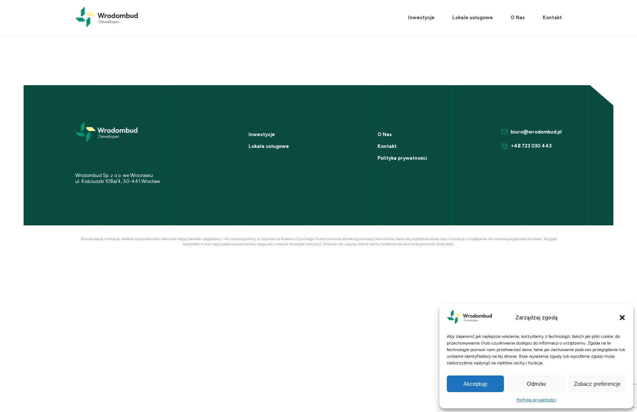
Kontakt (552, 17)
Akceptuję (475, 384)
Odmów (536, 384)
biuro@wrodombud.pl (536, 132)
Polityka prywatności (536, 399)
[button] (622, 317)
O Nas (518, 17)
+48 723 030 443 (531, 146)
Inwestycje (421, 17)
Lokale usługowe (472, 17)
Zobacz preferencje (597, 384)
